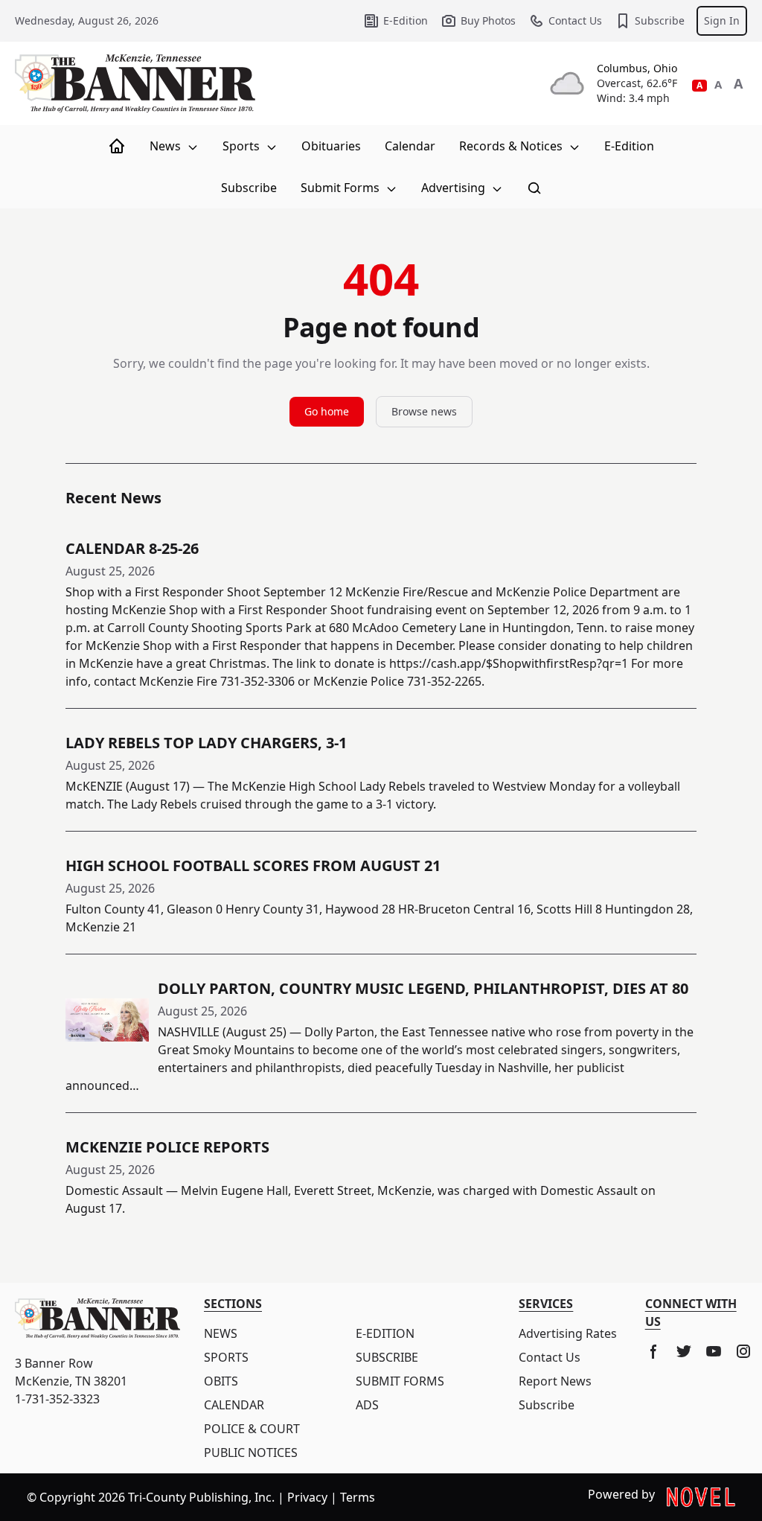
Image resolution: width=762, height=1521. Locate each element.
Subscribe (660, 20)
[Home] (117, 146)
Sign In (722, 20)
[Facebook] (654, 1351)
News (167, 146)
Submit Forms (341, 187)
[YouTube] (714, 1351)
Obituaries (331, 146)
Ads (367, 1405)
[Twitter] (684, 1351)
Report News (555, 1381)
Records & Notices (512, 146)
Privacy (307, 1497)
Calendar (410, 146)
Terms (357, 1497)
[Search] (534, 187)
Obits (221, 1381)
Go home (326, 411)
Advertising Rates (568, 1333)
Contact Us (575, 20)
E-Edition (405, 20)
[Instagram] (743, 1351)
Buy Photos (488, 20)
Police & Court (252, 1428)
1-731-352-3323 (57, 1399)
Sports (242, 146)
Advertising (454, 187)
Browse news (424, 411)
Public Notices (251, 1452)
